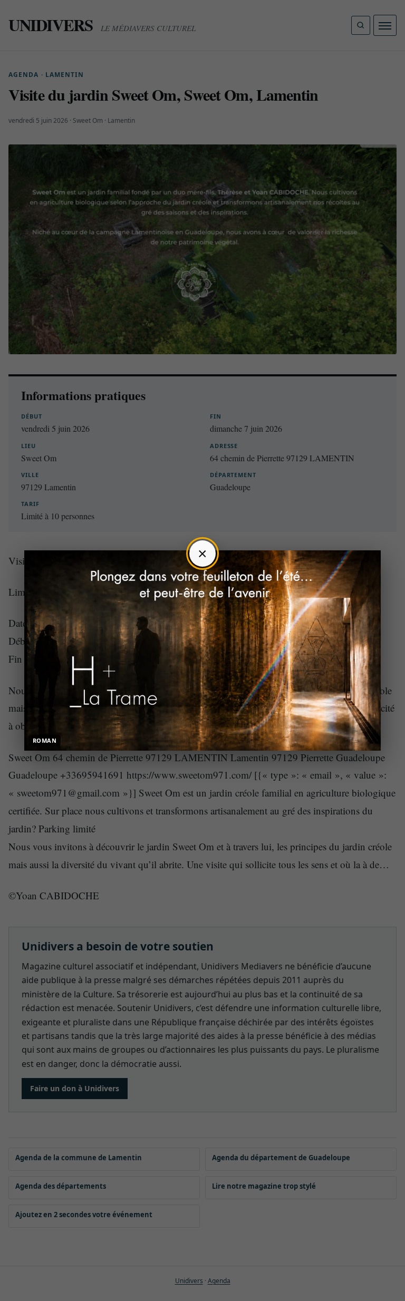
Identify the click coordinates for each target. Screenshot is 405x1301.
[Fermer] (202, 553)
